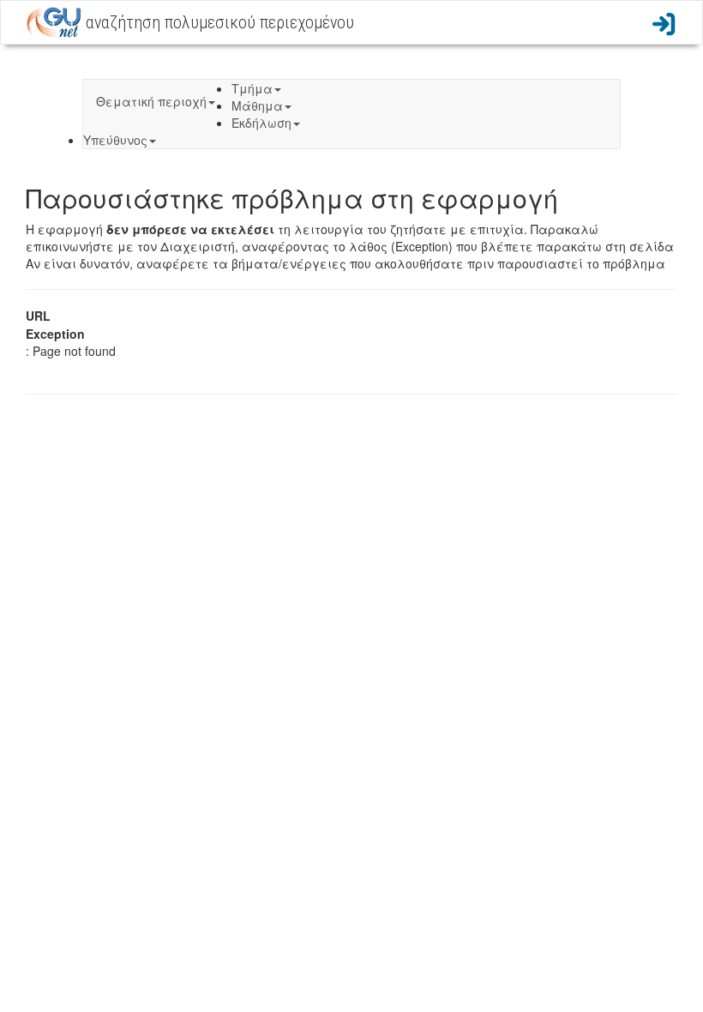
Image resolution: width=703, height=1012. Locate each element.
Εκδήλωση (261, 122)
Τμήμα (252, 88)
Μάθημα (257, 105)
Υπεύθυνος (115, 139)
